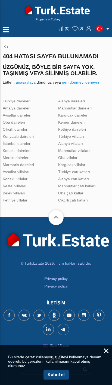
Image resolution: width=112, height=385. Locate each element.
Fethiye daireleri (72, 129)
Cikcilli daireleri (15, 129)
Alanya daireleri (71, 101)
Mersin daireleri (16, 157)
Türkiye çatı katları (74, 172)
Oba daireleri (14, 122)
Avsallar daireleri (17, 115)
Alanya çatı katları (73, 179)
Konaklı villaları (16, 179)
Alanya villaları (70, 143)
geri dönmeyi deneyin (80, 82)
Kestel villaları (14, 186)
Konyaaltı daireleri (18, 136)
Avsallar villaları (16, 172)
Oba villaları (68, 157)
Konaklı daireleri (16, 150)
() (67, 28)
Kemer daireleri (71, 122)
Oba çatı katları (71, 193)
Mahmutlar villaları (74, 150)
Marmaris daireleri (18, 165)
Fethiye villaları (16, 200)
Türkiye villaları (71, 136)
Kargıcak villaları (72, 165)
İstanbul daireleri (17, 143)
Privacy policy (56, 278)
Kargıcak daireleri (73, 115)
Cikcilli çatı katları (73, 200)
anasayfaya (26, 82)
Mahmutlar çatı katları (77, 186)
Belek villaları (14, 193)
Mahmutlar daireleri (75, 108)
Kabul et (56, 374)
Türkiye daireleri (16, 101)
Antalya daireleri (16, 108)
